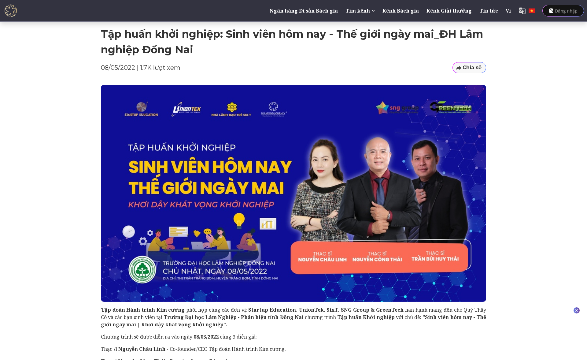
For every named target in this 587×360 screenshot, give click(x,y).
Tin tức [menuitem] (488, 10)
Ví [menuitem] (508, 10)
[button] (469, 67)
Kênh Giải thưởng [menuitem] (449, 10)
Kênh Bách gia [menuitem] (400, 10)
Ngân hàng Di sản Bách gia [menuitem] (304, 10)
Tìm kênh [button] (357, 10)
